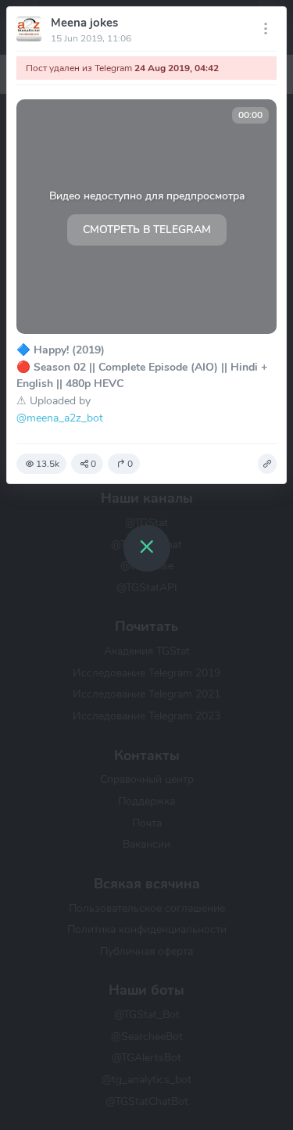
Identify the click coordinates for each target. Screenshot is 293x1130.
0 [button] (93, 463)
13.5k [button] (47, 463)
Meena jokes (84, 22)
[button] (267, 464)
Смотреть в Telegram (147, 229)
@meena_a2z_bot (59, 417)
